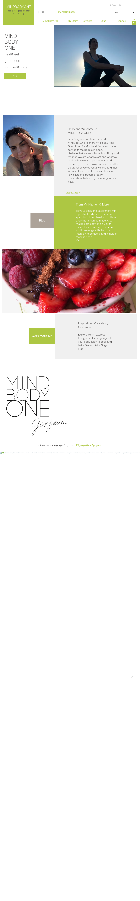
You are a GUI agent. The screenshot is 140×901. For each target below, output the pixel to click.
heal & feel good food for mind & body (19, 12)
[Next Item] (132, 676)
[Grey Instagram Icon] (42, 12)
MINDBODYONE (18, 7)
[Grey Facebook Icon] (38, 12)
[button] (134, 22)
